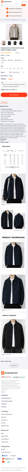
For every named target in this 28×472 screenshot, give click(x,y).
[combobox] (14, 72)
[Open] (23, 72)
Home (2, 19)
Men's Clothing (7, 19)
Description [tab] (4, 102)
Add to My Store (14, 95)
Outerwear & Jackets (15, 19)
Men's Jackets (22, 19)
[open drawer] (26, 1)
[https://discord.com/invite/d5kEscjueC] (4, 392)
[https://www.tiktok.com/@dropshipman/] (2, 392)
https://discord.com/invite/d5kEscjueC (4, 392)
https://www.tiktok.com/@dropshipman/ (2, 392)
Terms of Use (4, 470)
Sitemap (19, 470)
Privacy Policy (12, 470)
